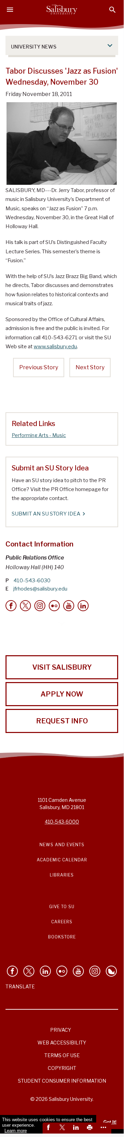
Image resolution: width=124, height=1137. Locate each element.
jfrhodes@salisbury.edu (40, 589)
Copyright (62, 1068)
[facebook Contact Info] (10, 605)
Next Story (90, 367)
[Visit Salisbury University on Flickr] (61, 971)
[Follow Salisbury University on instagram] (94, 971)
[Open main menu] (10, 10)
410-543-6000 (62, 822)
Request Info (62, 721)
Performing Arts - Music (39, 435)
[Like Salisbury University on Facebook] (12, 971)
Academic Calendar (62, 859)
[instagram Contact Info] (39, 605)
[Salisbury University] (61, 9)
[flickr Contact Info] (54, 605)
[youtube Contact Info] (68, 605)
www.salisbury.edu (55, 346)
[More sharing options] (104, 1128)
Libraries (62, 875)
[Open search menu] (112, 10)
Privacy (60, 1030)
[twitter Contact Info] (25, 605)
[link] (49, 1128)
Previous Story (38, 367)
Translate (20, 986)
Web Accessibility (61, 1042)
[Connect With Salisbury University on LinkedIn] (45, 971)
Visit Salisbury (62, 667)
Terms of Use (62, 1055)
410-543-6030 (31, 580)
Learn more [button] (15, 1130)
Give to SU (62, 906)
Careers (61, 921)
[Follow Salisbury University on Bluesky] (111, 971)
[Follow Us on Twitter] (28, 971)
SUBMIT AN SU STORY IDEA (46, 514)
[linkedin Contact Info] (83, 605)
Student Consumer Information (62, 1081)
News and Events (62, 844)
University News (33, 47)
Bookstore (62, 936)
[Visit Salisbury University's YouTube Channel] (78, 971)
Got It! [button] (109, 1122)
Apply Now (62, 694)
